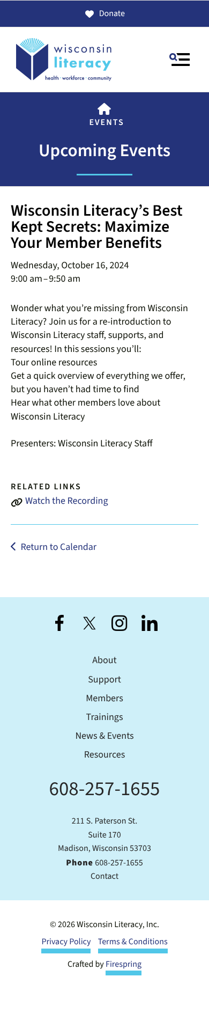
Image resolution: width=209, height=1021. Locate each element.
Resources (104, 755)
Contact (104, 877)
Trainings (104, 717)
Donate (112, 14)
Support (104, 680)
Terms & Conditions (133, 942)
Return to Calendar (58, 547)
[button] (179, 59)
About (104, 660)
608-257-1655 (104, 789)
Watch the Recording (66, 501)
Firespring (123, 965)
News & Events (104, 736)
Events (106, 123)
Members (104, 699)
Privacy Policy (66, 942)
